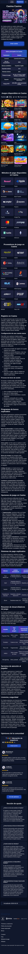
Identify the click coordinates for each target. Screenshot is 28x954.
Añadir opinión (14, 745)
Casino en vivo (10, 97)
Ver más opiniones (14, 796)
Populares (3, 96)
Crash (16, 96)
